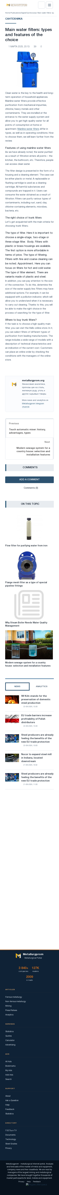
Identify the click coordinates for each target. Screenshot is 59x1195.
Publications (15, 13)
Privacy (8, 1148)
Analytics (9, 1015)
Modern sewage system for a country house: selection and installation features (33, 451)
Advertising (10, 1045)
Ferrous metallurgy (13, 997)
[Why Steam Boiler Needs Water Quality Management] (29, 605)
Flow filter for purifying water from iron (26, 546)
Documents (10, 1135)
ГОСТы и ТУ (11, 1130)
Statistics (9, 1031)
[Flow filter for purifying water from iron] (29, 528)
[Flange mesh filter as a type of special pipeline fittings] (29, 565)
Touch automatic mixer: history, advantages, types (27, 431)
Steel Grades (11, 1144)
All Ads (8, 1061)
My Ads (8, 1070)
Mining (8, 1006)
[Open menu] (49, 5)
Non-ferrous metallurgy (15, 1001)
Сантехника (31, 13)
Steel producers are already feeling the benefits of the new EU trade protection (37, 738)
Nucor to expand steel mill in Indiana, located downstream (36, 758)
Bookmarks (10, 1066)
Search (8, 1079)
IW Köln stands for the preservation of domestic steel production (36, 699)
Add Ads (9, 1075)
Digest (23, 13)
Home (7, 13)
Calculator (9, 1040)
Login (41, 5)
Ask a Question (12, 1100)
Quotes (8, 1036)
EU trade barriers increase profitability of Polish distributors (36, 719)
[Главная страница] (16, 5)
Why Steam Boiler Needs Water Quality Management (26, 624)
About (8, 1096)
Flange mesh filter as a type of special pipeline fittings (26, 584)
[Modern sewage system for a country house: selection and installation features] (29, 645)
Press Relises (11, 1010)
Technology (10, 1139)
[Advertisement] (29, 827)
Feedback (9, 1109)
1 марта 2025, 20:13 (19, 47)
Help (7, 1105)
